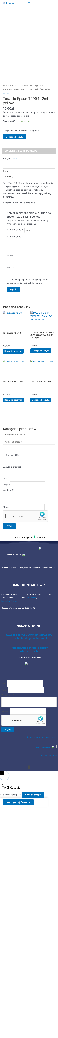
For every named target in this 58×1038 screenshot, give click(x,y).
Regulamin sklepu (44, 748)
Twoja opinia (15, 236)
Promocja (12, 455)
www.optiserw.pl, (17, 634)
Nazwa (11, 255)
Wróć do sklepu (33, 795)
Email (6, 485)
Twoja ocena (15, 229)
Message (5, 711)
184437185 (31, 597)
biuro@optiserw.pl (9, 601)
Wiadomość (9, 490)
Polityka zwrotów (49, 755)
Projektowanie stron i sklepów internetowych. (29, 649)
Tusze (15, 89)
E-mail (10, 267)
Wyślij (9, 526)
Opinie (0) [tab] (8, 176)
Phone (6, 507)
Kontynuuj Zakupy (18, 802)
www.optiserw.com (39, 634)
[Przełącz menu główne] (29, 3)
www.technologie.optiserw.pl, (29, 638)
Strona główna (9, 85)
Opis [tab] (5, 171)
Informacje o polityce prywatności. (41, 737)
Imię (6, 478)
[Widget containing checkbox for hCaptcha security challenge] (25, 516)
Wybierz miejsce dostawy (21, 151)
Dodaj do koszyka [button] (13, 351)
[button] (29, 766)
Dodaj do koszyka (14, 137)
